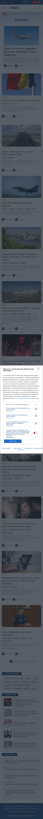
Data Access (18, 448)
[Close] (39, 369)
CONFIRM (12, 441)
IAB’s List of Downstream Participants (24, 398)
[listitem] (21, 404)
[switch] (35, 409)
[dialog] (21, 409)
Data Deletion (6, 448)
